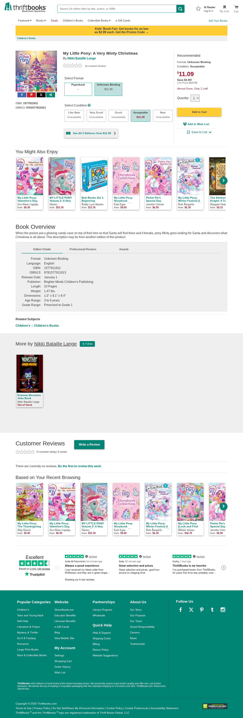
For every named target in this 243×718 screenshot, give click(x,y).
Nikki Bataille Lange (81, 58)
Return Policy (101, 649)
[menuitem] (209, 8)
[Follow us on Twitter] (191, 609)
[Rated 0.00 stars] (72, 66)
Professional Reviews (82, 249)
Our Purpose (137, 615)
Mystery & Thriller (27, 632)
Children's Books (46, 325)
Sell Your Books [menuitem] (218, 20)
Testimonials (137, 643)
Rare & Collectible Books (32, 655)
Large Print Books (28, 649)
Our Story (136, 609)
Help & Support (102, 632)
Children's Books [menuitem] (73, 20)
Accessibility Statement (164, 708)
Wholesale (99, 615)
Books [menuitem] (40, 20)
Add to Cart (199, 111)
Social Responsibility (142, 626)
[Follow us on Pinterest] (201, 609)
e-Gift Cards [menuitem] (123, 20)
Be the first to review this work (79, 466)
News (133, 638)
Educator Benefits (65, 615)
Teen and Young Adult (30, 615)
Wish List (59, 672)
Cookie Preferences (137, 708)
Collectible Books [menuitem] (98, 20)
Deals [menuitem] (54, 20)
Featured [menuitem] (23, 20)
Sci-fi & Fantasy (26, 638)
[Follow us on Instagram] (222, 609)
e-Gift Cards (61, 626)
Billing (96, 644)
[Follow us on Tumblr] (212, 609)
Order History (62, 666)
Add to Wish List (198, 124)
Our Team (136, 621)
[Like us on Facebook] (180, 609)
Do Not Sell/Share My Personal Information (78, 708)
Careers (135, 632)
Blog (57, 632)
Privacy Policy (42, 708)
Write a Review (89, 444)
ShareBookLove (64, 609)
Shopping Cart (63, 661)
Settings (59, 655)
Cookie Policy (115, 708)
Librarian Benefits (65, 621)
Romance (23, 643)
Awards (124, 249)
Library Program (102, 609)
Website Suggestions (105, 655)
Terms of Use (24, 708)
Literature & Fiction (28, 626)
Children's (23, 325)
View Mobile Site (64, 638)
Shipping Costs (102, 638)
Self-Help (22, 621)
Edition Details (42, 249)
